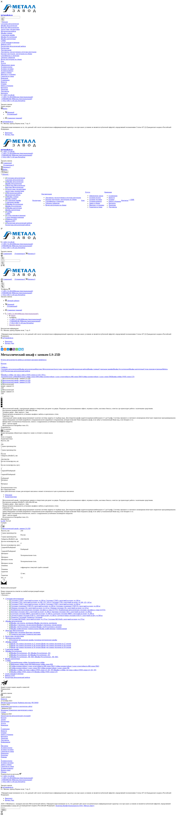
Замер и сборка (6, 764)
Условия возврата (7, 768)
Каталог (4, 718)
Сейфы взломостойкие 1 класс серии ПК (96, 377)
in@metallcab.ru (7, 15)
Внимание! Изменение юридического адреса (17, 710)
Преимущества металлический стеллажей (16, 716)
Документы (5, 740)
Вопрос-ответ (6, 770)
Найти (3, 810)
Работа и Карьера (7, 734)
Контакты (4, 736)
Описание (8, 495)
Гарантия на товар (7, 751)
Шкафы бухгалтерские (121, 369)
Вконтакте (8, 133)
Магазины (4, 746)
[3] (90, 403)
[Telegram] (22, 349)
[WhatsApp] (16, 349)
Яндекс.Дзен (9, 134)
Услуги (3, 723)
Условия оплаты (6, 748)
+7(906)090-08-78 (16, 99)
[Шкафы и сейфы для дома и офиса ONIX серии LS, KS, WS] (15, 380)
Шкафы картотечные (136, 369)
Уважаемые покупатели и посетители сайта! (16, 706)
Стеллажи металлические (10, 369)
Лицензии (4, 738)
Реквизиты (5, 753)
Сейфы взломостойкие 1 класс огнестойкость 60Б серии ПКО (60, 377)
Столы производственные (153, 369)
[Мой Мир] (8, 349)
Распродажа (5, 721)
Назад (13, 315)
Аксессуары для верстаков (63, 369)
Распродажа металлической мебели (17, 371)
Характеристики (11, 497)
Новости (4, 699)
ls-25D (3, 521)
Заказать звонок (14, 325)
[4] (90, 405)
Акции (3, 719)
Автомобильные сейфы (9, 377)
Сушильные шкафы (106, 369)
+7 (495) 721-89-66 (7, 95)
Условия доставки (7, 749)
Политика (4, 755)
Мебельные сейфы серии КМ (28, 377)
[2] (90, 401)
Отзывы (4, 733)
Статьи (3, 712)
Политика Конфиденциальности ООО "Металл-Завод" (75, 806)
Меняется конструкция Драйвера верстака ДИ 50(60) (19, 703)
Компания (4, 725)
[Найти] (2, 19)
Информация (5, 742)
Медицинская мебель (79, 369)
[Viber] (13, 349)
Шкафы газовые (93, 369)
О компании (5, 729)
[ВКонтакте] (2, 349)
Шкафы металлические (27, 369)
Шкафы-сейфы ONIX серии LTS (122, 377)
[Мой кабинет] (2, 256)
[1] (90, 399)
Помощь (4, 757)
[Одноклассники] (5, 349)
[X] (11, 349)
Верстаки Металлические (44, 369)
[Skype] (19, 349)
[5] (90, 407)
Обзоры (3, 772)
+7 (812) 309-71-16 (13, 101)
